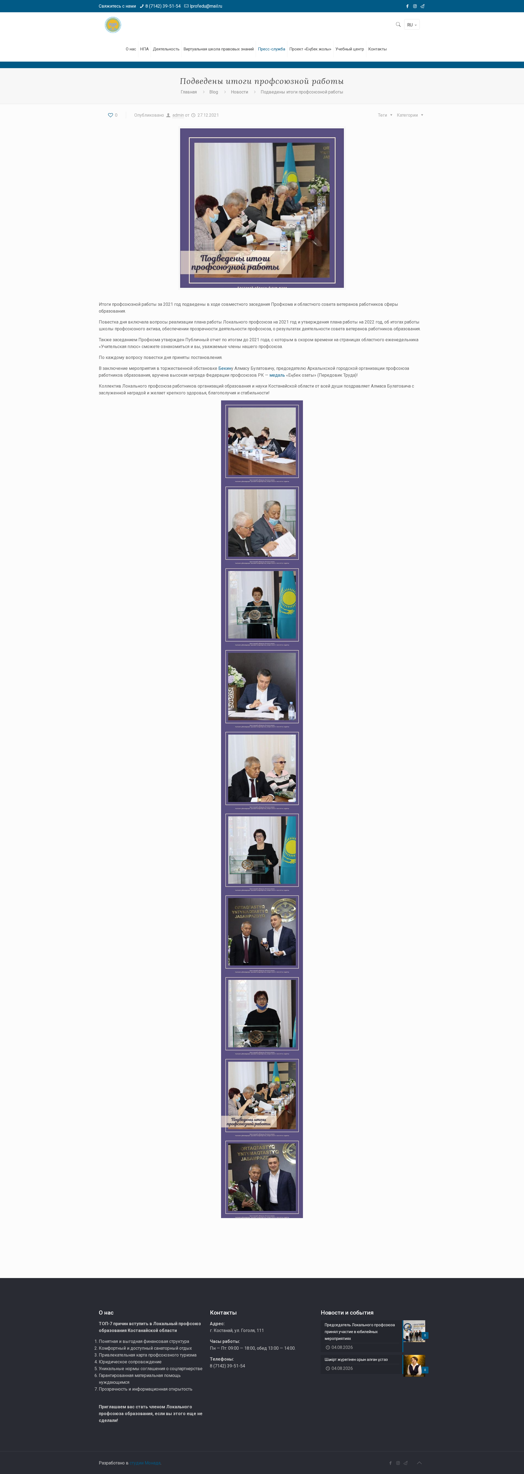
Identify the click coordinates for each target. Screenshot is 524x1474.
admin (178, 115)
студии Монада (145, 1463)
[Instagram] (415, 6)
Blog (213, 92)
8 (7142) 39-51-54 (163, 6)
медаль (277, 375)
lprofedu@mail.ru (206, 6)
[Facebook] (407, 6)
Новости (239, 92)
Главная (189, 92)
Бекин (224, 368)
